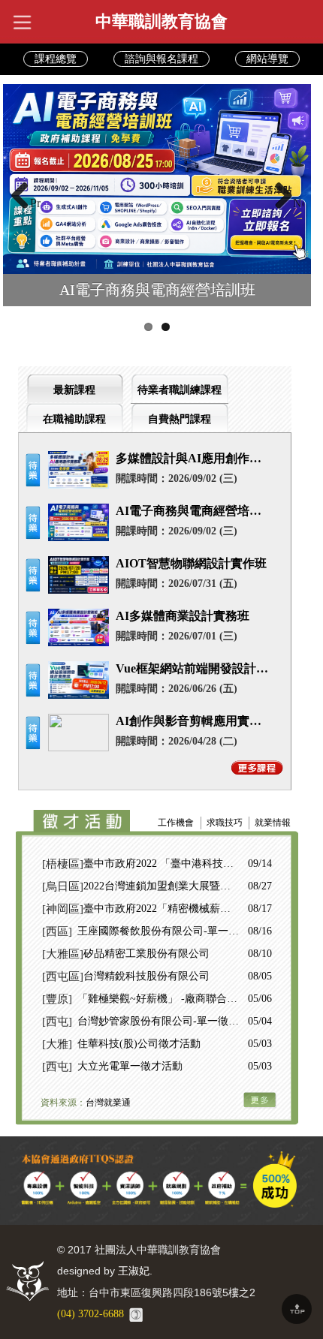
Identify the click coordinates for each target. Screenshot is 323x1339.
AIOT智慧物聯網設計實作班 (191, 563)
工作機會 (176, 822)
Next (298, 203)
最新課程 (74, 390)
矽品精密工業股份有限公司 (146, 953)
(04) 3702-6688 (90, 1313)
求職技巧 (225, 822)
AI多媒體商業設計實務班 (182, 615)
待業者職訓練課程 (179, 390)
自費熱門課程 (179, 419)
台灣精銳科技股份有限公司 (146, 976)
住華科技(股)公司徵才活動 (139, 1043)
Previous (35, 203)
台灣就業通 (108, 1102)
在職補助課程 (74, 419)
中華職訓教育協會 (161, 21)
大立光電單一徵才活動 (130, 1066)
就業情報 (273, 822)
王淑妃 (133, 1271)
